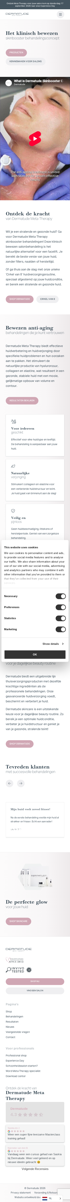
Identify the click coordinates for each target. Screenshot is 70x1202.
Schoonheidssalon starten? (22, 1065)
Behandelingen (14, 1016)
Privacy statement (21, 1192)
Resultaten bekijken (22, 400)
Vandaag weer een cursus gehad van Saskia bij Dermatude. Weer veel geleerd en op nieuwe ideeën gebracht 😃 (35, 1158)
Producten (16, 52)
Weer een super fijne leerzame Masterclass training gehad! (34, 1136)
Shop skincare (18, 921)
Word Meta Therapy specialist (23, 1071)
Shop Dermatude (20, 299)
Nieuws (10, 1026)
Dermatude (19, 1108)
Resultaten (12, 1021)
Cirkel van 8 (47, 299)
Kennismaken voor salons (26, 61)
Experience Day (15, 1060)
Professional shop (16, 1055)
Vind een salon (35, 991)
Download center (16, 1076)
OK (35, 654)
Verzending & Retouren (46, 1192)
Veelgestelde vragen (18, 1032)
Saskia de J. (14, 1128)
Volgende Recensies (35, 1168)
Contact (10, 1037)
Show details (51, 643)
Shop (9, 1011)
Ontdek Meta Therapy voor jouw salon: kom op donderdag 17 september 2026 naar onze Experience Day (35, 4)
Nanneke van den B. (18, 1148)
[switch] (61, 607)
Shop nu (35, 981)
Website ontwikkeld (25, 1197)
